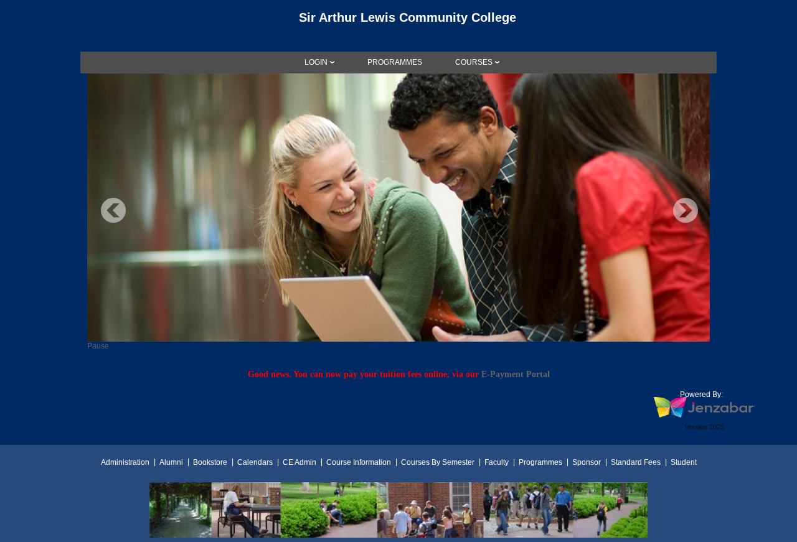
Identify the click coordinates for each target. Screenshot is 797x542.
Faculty (496, 462)
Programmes (540, 462)
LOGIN (316, 62)
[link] (394, 62)
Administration (125, 462)
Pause (98, 346)
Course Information (358, 462)
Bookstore (210, 462)
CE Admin (299, 462)
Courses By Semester (437, 462)
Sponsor (586, 462)
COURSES (474, 62)
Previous (113, 210)
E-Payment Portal (515, 374)
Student (684, 462)
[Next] (685, 210)
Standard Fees (636, 462)
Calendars (255, 462)
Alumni (171, 462)
